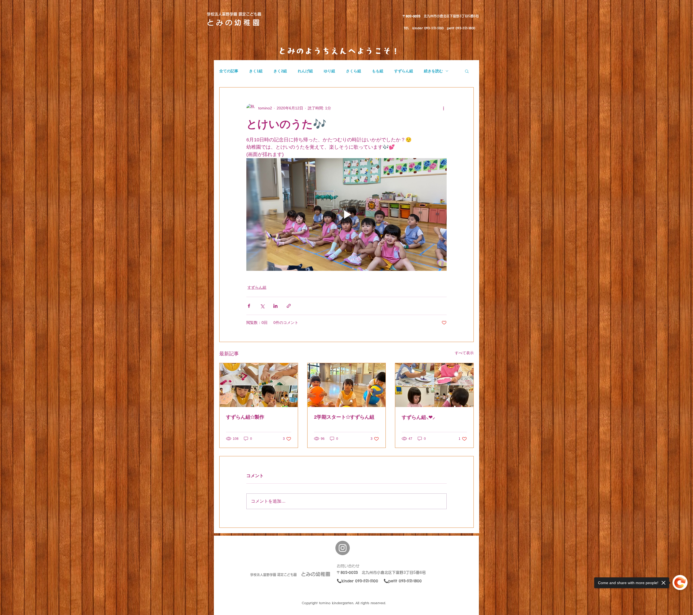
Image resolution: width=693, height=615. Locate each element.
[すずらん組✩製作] (259, 385)
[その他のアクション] (443, 108)
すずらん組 (403, 71)
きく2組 (280, 71)
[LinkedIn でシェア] (275, 305)
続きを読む (433, 71)
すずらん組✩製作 (245, 417)
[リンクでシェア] (288, 305)
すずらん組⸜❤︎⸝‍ (418, 417)
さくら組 (353, 71)
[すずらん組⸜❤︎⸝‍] (434, 385)
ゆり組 (329, 71)
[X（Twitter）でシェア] (262, 305)
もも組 (377, 71)
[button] (466, 71)
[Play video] (346, 214)
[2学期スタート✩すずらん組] (347, 385)
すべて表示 (464, 353)
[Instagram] (342, 548)
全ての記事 (228, 71)
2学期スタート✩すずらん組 (344, 417)
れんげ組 (305, 71)
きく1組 (256, 71)
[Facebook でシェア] (248, 305)
